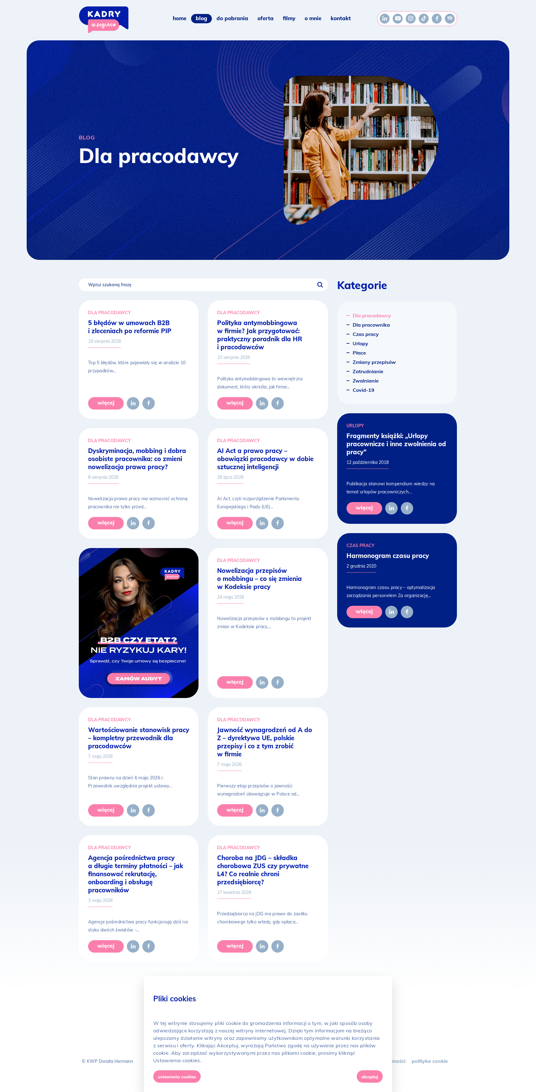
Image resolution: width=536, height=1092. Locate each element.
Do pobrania (232, 18)
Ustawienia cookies (177, 1076)
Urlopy (355, 425)
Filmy (289, 18)
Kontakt (341, 18)
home (179, 18)
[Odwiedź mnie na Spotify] (450, 19)
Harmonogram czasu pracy (387, 556)
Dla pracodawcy (109, 312)
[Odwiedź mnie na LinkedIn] (385, 19)
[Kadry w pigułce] (103, 19)
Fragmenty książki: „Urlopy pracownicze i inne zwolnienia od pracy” (396, 444)
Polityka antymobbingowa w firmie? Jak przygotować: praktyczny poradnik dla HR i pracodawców (259, 335)
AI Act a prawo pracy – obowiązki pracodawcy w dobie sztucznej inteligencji (265, 459)
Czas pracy (360, 545)
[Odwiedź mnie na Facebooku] (437, 19)
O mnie (313, 18)
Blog (201, 18)
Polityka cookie (430, 1061)
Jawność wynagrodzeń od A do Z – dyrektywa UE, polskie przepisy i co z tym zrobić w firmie (264, 742)
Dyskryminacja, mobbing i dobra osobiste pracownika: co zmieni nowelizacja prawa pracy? (137, 459)
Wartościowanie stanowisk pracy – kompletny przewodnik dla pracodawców (138, 738)
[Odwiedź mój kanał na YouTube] (398, 19)
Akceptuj (369, 1076)
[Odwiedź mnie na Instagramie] (411, 19)
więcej (105, 402)
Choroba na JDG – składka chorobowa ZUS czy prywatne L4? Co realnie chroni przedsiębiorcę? (263, 870)
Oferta (265, 18)
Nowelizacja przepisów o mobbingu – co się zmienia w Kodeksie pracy (259, 579)
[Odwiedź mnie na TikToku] (424, 19)
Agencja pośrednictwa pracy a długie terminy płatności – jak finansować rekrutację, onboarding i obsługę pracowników (135, 874)
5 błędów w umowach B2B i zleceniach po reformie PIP (130, 327)
